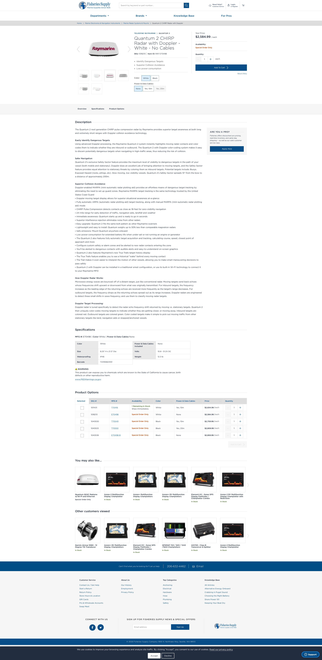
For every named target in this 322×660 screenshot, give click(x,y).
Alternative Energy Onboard (217, 588)
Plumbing (167, 599)
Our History (126, 585)
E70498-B (115, 435)
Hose (165, 596)
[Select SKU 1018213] (82, 414)
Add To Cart (219, 67)
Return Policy (242, 73)
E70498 (114, 414)
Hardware (167, 592)
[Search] (186, 5)
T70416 (114, 407)
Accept (154, 655)
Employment (127, 588)
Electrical (167, 588)
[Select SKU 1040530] (82, 421)
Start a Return (85, 588)
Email (200, 566)
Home (79, 23)
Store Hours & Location (89, 596)
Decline (168, 655)
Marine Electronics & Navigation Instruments (102, 23)
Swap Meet (84, 606)
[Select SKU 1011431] (82, 408)
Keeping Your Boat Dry (215, 603)
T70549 (114, 421)
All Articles (209, 585)
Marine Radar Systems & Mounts (136, 23)
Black (155, 78)
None (138, 89)
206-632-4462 (176, 566)
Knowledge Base (184, 15)
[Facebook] (93, 625)
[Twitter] (100, 625)
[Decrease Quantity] (198, 59)
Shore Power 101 (212, 599)
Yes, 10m (148, 89)
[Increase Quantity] (210, 59)
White (146, 78)
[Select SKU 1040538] (82, 435)
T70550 (114, 428)
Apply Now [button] (227, 149)
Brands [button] (140, 15)
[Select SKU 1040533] (82, 428)
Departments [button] (98, 15)
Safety (166, 603)
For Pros (226, 15)
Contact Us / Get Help (89, 585)
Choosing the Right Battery (217, 596)
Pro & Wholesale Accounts (91, 603)
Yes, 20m (160, 89)
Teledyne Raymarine (144, 33)
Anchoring (167, 585)
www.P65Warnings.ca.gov (88, 379)
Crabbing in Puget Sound (216, 592)
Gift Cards (83, 599)
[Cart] (242, 5)
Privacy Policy (127, 592)
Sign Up (180, 627)
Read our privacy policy (221, 649)
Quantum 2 (164, 33)
